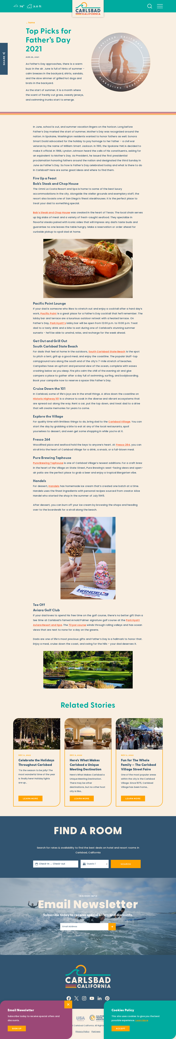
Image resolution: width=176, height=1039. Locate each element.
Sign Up (16, 1028)
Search (126, 864)
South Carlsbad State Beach (107, 352)
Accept (120, 1028)
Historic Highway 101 (46, 399)
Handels (54, 486)
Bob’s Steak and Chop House (51, 213)
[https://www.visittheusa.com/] (80, 1018)
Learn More (141, 1020)
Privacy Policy (82, 1032)
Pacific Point (48, 314)
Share (4, 60)
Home (31, 23)
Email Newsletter (88, 905)
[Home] (88, 8)
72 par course (77, 625)
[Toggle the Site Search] (149, 6)
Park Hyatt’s (58, 323)
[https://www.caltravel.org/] (99, 1018)
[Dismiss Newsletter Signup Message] (68, 1004)
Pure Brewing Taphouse (48, 463)
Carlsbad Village (119, 422)
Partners (96, 1032)
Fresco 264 (123, 445)
